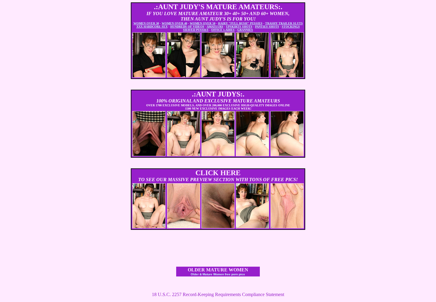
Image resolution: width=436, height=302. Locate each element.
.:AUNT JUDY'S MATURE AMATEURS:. (218, 7)
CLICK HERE (218, 173)
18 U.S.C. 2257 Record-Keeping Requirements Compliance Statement (218, 294)
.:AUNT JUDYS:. (218, 94)
